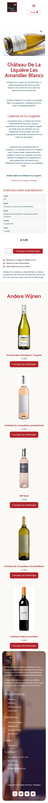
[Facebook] (21, 793)
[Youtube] (33, 793)
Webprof (37, 785)
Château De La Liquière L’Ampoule (24, 180)
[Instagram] (15, 793)
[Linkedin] (27, 793)
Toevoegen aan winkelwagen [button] (24, 364)
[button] (33, 5)
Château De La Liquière (24, 116)
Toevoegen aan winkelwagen (28, 251)
